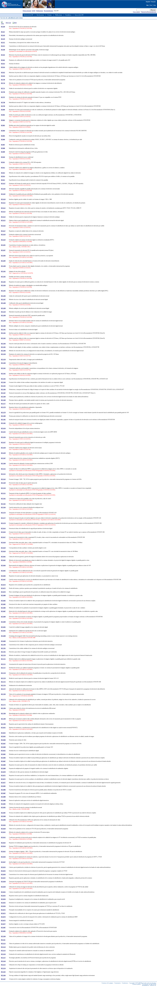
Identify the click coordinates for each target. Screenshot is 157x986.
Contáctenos (125, 983)
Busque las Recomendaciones (148, 12)
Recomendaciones (48, 11)
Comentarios (117, 983)
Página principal (27, 11)
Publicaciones (39, 11)
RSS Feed (8, 22)
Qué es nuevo (136, 12)
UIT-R (33, 11)
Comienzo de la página (107, 983)
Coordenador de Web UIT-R (149, 984)
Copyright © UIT (133, 983)
